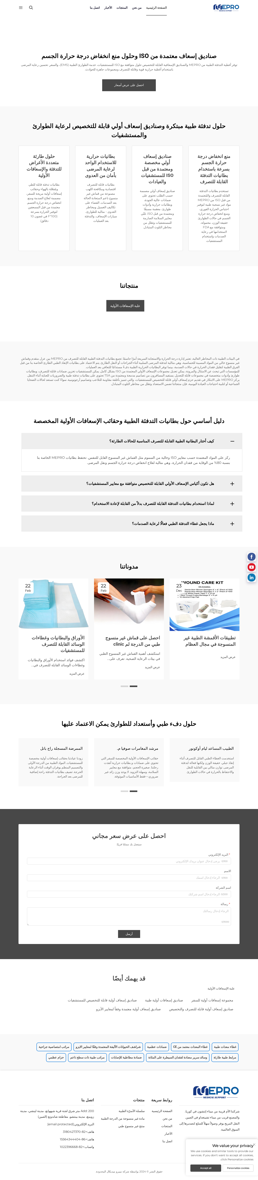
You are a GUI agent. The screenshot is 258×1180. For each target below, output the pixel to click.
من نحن (137, 7)
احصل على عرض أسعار (129, 85)
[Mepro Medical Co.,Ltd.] (226, 8)
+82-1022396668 (72, 1147)
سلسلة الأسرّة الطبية (132, 1111)
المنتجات (122, 7)
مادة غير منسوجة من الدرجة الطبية (123, 1118)
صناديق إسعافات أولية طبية (164, 1000)
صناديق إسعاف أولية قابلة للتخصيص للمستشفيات (102, 1000)
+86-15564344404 (73, 1139)
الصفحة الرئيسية (156, 7)
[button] (133, 686)
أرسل (129, 934)
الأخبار (108, 7)
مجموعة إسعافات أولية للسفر (212, 1000)
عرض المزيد (228, 657)
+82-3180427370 (75, 1132)
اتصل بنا (95, 7)
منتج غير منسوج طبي (131, 1126)
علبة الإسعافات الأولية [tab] (125, 306)
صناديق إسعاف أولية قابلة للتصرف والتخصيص (201, 1009)
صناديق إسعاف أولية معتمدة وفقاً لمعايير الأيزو (128, 1009)
